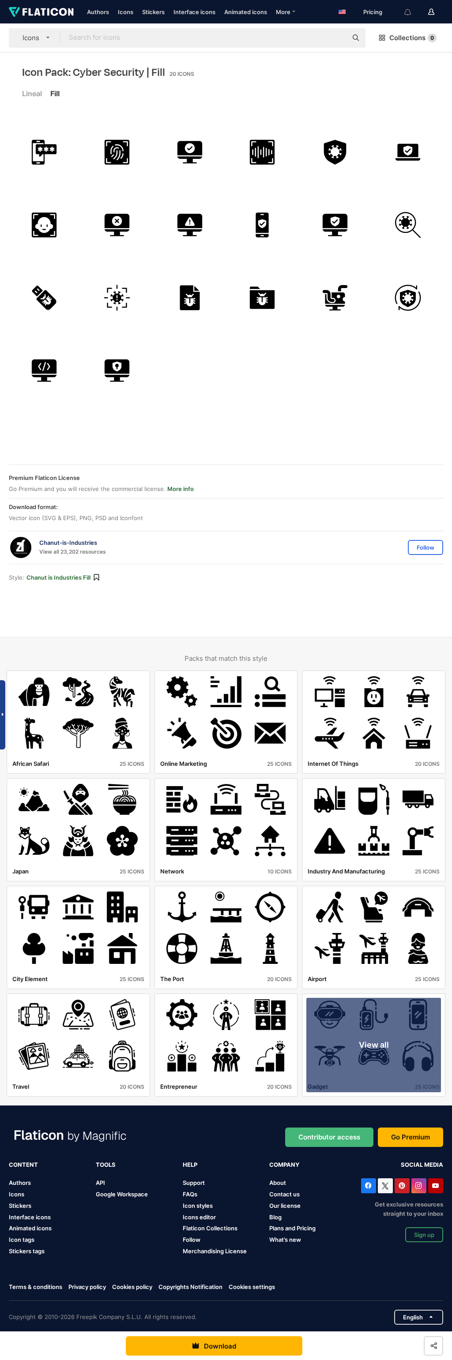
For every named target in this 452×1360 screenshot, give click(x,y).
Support (194, 1182)
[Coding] (44, 370)
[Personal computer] (335, 225)
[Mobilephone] (263, 225)
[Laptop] (408, 152)
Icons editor (199, 1217)
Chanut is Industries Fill (58, 577)
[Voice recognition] (263, 152)
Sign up (424, 1234)
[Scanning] (408, 225)
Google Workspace (122, 1194)
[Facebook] (368, 1185)
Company (284, 1164)
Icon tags (21, 1239)
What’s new (285, 1239)
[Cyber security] (117, 370)
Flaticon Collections (210, 1228)
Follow (191, 1239)
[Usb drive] (44, 298)
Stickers (153, 11)
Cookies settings (252, 1287)
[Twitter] (385, 1185)
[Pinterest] (402, 1185)
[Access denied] (117, 225)
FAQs (190, 1194)
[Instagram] (418, 1185)
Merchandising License (215, 1251)
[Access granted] (190, 152)
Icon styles (198, 1205)
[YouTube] (435, 1185)
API (100, 1182)
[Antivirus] (335, 152)
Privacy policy (87, 1286)
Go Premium (410, 1137)
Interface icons (194, 11)
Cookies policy (132, 1286)
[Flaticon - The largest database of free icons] (41, 12)
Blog (275, 1217)
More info (180, 488)
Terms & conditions (35, 1286)
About (277, 1182)
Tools (106, 1164)
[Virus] (117, 298)
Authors (98, 11)
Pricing (372, 11)
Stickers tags (27, 1251)
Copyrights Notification (190, 1286)
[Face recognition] (44, 225)
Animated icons (245, 11)
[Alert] (190, 225)
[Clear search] (336, 38)
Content (23, 1164)
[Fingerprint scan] (117, 152)
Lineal (32, 93)
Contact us (284, 1194)
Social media (422, 1164)
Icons (125, 11)
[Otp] (44, 152)
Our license (285, 1205)
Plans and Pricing (292, 1228)
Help (190, 1164)
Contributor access (329, 1137)
